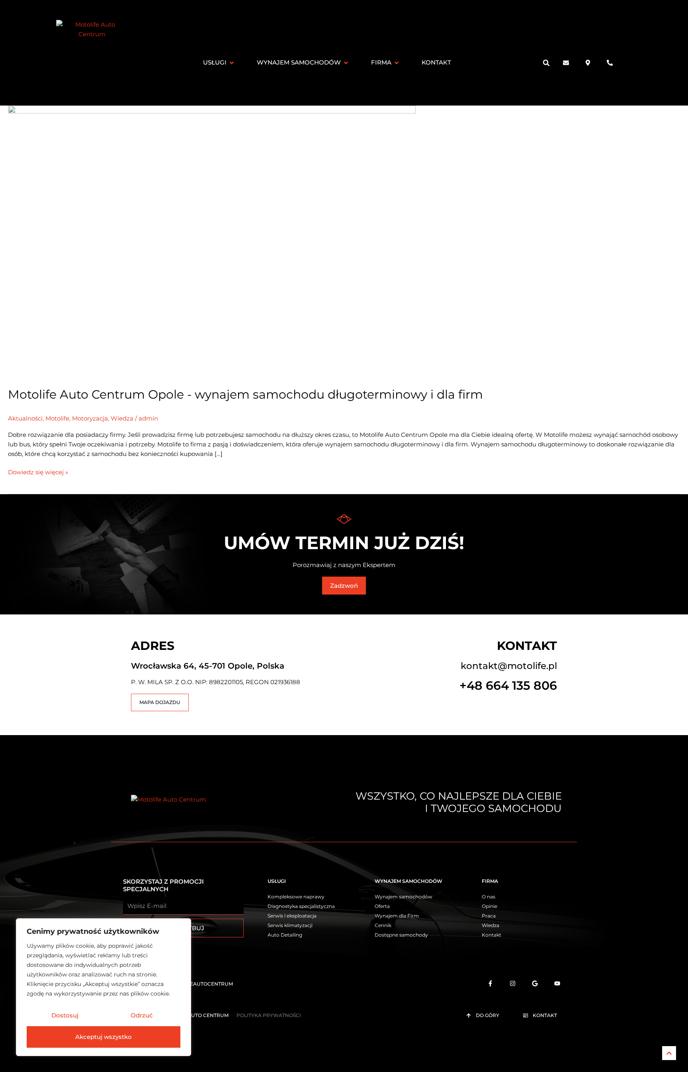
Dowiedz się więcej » (38, 472)
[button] (546, 62)
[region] (103, 987)
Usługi (277, 881)
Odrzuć (142, 1015)
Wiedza (122, 418)
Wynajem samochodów (408, 881)
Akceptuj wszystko (103, 1037)
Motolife (57, 418)
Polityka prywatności (268, 1015)
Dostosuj (64, 1015)
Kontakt (527, 645)
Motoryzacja (90, 418)
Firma (490, 881)
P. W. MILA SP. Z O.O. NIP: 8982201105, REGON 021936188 (215, 682)
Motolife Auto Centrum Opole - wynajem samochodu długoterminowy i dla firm (245, 394)
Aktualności (25, 418)
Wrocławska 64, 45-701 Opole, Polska (207, 666)
